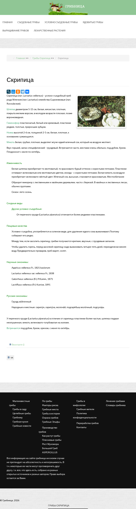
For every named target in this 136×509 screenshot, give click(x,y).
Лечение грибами (115, 401)
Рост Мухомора (50, 444)
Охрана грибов (50, 417)
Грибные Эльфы (51, 421)
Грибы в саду (20, 409)
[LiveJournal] (9, 92)
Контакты (81, 427)
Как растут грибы (51, 435)
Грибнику (18, 417)
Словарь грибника (116, 405)
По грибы (47, 401)
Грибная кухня (20, 421)
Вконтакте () (18, 344)
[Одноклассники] (18, 92)
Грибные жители (85, 409)
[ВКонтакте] (27, 92)
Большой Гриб (50, 448)
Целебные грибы (22, 413)
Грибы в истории (51, 413)
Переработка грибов (87, 423)
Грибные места (50, 409)
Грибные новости (22, 425)
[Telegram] (23, 92)
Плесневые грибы (51, 439)
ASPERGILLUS (49, 452)
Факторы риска (50, 405)
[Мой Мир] (13, 92)
